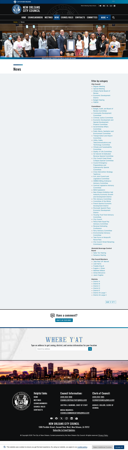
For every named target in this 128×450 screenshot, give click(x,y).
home (23, 17)
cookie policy (82, 447)
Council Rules (39, 406)
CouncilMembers (40, 403)
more (103, 17)
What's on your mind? (64, 320)
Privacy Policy (103, 435)
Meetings (37, 400)
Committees (92, 17)
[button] (1, 40)
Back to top (110, 302)
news (57, 17)
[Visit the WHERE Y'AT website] (64, 340)
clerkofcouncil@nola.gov (103, 400)
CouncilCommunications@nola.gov (74, 413)
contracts (80, 17)
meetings (49, 17)
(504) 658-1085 (98, 397)
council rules (67, 17)
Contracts (38, 409)
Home (15, 22)
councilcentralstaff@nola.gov (73, 400)
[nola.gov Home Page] (23, 2)
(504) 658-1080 (66, 397)
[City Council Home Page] (21, 401)
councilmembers (35, 17)
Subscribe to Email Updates (64, 430)
